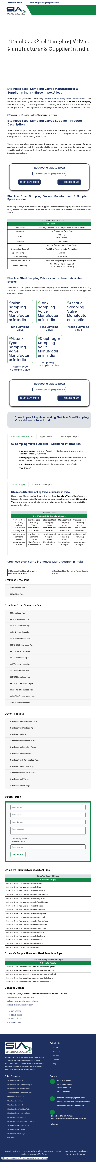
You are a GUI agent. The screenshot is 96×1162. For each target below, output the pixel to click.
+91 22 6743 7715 (14, 1019)
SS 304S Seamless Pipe (20, 638)
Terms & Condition (78, 1151)
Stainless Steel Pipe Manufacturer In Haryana (25, 891)
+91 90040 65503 (70, 182)
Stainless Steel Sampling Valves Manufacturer (64, 98)
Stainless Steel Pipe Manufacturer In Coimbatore (27, 921)
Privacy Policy (71, 1154)
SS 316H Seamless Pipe (20, 664)
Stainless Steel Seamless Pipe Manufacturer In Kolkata (29, 978)
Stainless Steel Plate (15, 1101)
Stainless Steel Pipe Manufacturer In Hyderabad (26, 924)
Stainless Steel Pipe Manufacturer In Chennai (25, 917)
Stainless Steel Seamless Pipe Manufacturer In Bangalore (30, 966)
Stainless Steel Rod (18, 734)
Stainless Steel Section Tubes (23, 747)
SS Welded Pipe (17, 594)
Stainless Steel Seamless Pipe (19, 1084)
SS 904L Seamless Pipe (20, 702)
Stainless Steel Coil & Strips (22, 766)
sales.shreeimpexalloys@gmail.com (22, 1001)
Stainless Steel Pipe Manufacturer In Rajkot (24, 906)
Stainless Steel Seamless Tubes (20, 1093)
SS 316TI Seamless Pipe (20, 677)
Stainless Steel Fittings (20, 785)
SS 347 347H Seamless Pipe (22, 696)
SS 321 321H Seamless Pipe (21, 690)
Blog (54, 1064)
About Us (56, 1051)
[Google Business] (74, 1123)
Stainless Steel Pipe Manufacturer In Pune (24, 940)
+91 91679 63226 (15, 2)
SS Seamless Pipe (17, 587)
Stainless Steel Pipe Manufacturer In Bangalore (26, 913)
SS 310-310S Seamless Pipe (22, 645)
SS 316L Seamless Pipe (19, 670)
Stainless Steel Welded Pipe (22, 728)
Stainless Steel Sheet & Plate (23, 772)
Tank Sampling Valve (49, 328)
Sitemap (82, 1154)
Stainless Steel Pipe (15, 1080)
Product (55, 1055)
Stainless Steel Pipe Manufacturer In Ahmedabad (27, 894)
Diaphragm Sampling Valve (49, 364)
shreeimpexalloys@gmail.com (44, 2)
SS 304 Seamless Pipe (19, 619)
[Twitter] (66, 1123)
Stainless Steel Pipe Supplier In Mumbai (22, 947)
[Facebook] (62, 1123)
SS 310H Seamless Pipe (20, 651)
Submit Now (18, 854)
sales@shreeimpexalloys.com (20, 1005)
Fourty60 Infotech (40, 1154)
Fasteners (11, 1137)
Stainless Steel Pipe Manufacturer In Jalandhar (26, 928)
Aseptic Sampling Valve (78, 328)
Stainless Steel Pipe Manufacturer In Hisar (24, 887)
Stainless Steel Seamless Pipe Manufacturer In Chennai (30, 970)
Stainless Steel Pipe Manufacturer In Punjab (24, 943)
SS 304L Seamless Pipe (20, 632)
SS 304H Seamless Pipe (20, 626)
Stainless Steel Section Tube (18, 1113)
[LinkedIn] (69, 1123)
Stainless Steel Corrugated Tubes (20, 1121)
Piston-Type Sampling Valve (20, 368)
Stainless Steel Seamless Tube (23, 721)
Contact (55, 1059)
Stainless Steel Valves (20, 779)
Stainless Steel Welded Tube (18, 1109)
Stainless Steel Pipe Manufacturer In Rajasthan (26, 898)
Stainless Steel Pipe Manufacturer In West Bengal (27, 902)
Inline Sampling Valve (20, 328)
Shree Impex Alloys (29, 1151)
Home (55, 1047)
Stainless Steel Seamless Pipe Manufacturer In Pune (28, 981)
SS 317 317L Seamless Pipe (21, 683)
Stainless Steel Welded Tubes (23, 740)
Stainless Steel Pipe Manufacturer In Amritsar (25, 909)
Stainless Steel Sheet (15, 1097)
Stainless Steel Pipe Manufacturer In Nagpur (25, 883)
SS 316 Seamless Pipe (19, 658)
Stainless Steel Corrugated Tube (24, 760)
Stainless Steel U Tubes (20, 753)
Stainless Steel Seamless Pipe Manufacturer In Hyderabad (31, 974)
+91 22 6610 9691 (14, 1022)
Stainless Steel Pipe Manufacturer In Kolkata (25, 932)
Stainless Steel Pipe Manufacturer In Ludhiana (25, 936)
